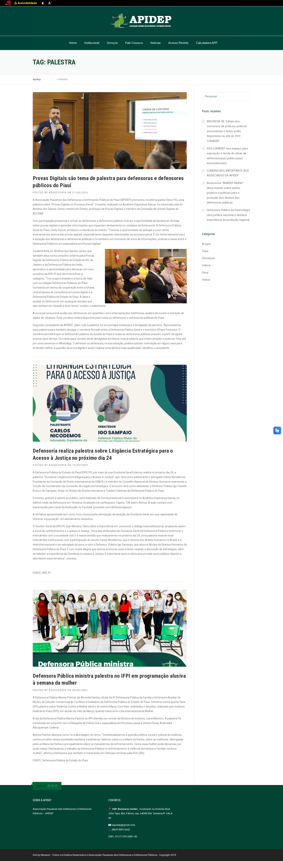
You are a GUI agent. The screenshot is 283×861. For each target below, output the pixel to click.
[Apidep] (141, 20)
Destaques (208, 258)
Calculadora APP (206, 42)
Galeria (206, 265)
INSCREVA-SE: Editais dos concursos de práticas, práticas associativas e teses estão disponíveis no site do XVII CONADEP (227, 131)
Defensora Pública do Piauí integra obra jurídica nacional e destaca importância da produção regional (228, 215)
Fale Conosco (134, 42)
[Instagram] (52, 785)
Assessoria (57, 192)
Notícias (155, 42)
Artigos (206, 243)
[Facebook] (49, 785)
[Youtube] (56, 785)
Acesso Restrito (178, 42)
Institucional (91, 42)
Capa (205, 251)
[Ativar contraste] (43, 3)
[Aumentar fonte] (49, 3)
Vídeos (206, 279)
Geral (205, 272)
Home (73, 42)
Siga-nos (40, 785)
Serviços (112, 42)
